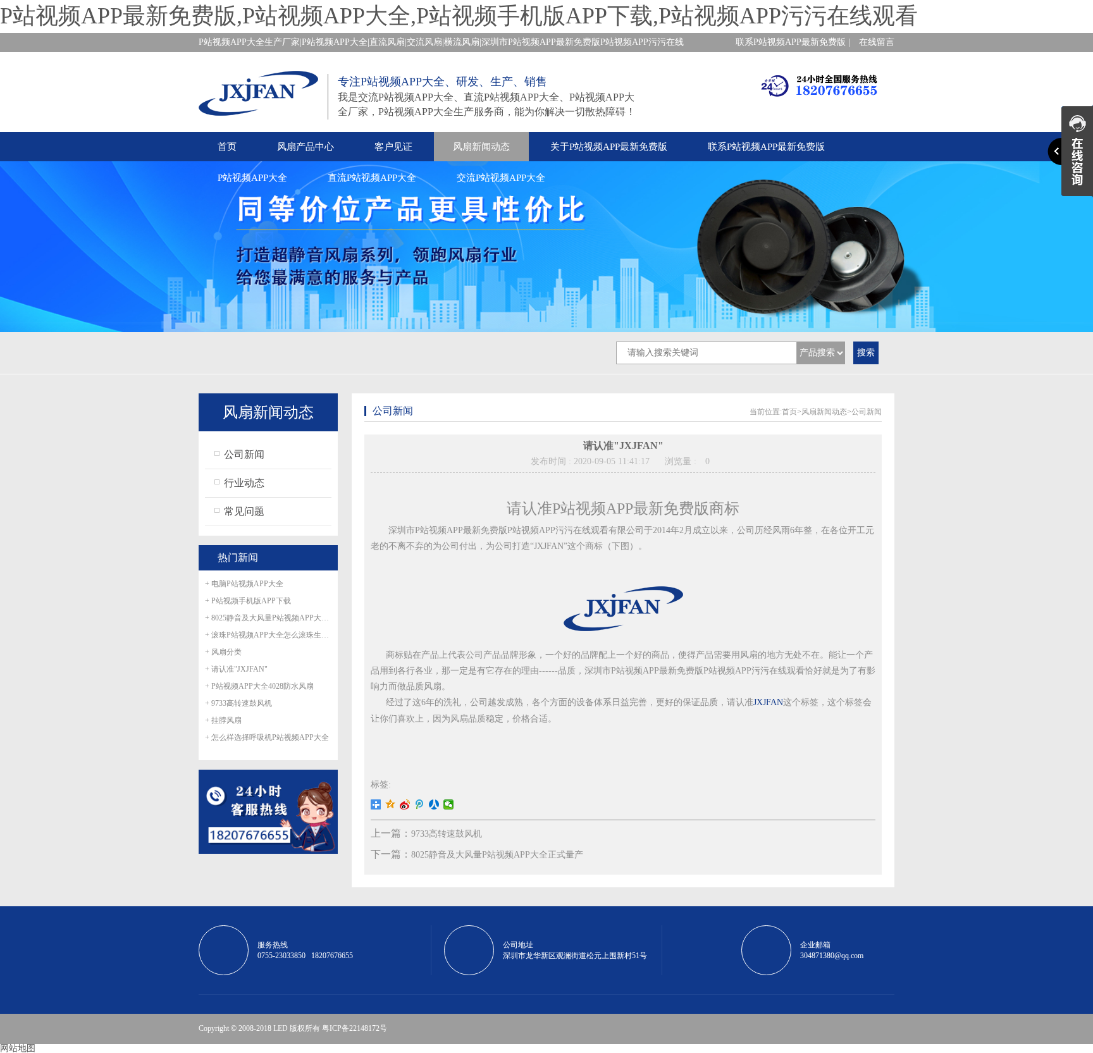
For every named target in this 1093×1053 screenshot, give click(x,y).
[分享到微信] (448, 804)
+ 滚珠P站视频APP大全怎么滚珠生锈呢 (268, 635)
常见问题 (244, 511)
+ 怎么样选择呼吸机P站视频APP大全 (267, 737)
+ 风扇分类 (223, 652)
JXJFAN (768, 702)
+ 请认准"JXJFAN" (236, 669)
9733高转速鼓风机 (446, 834)
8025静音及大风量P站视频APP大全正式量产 (497, 854)
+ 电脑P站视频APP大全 (244, 584)
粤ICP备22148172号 (354, 1028)
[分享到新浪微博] (405, 804)
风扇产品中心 (305, 147)
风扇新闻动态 (481, 147)
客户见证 (393, 147)
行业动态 (244, 482)
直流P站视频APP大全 (372, 178)
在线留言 (876, 42)
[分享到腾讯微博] (419, 804)
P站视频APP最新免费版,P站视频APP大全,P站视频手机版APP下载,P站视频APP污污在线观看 (459, 15)
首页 (227, 147)
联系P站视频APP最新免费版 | (793, 42)
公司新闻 (244, 454)
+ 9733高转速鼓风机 (238, 703)
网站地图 (17, 1048)
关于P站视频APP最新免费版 (608, 147)
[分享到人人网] (434, 804)
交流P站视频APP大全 (501, 178)
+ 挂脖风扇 (223, 720)
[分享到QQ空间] (390, 804)
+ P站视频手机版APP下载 (248, 601)
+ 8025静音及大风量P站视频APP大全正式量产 (268, 618)
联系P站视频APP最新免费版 (766, 147)
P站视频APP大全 (252, 178)
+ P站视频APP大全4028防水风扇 (259, 686)
